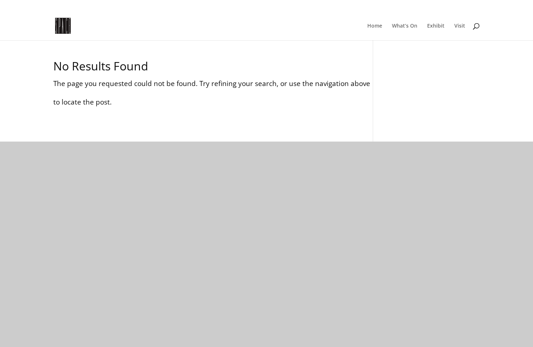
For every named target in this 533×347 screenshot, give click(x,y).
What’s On (404, 26)
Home (374, 26)
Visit (459, 26)
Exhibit (436, 26)
